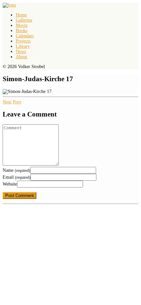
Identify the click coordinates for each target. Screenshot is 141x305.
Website (10, 184)
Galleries (24, 20)
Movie (22, 25)
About (21, 56)
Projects (23, 41)
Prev (17, 101)
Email (16, 177)
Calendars (25, 35)
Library (23, 46)
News (21, 51)
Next (7, 101)
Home (21, 14)
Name (16, 170)
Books (21, 30)
